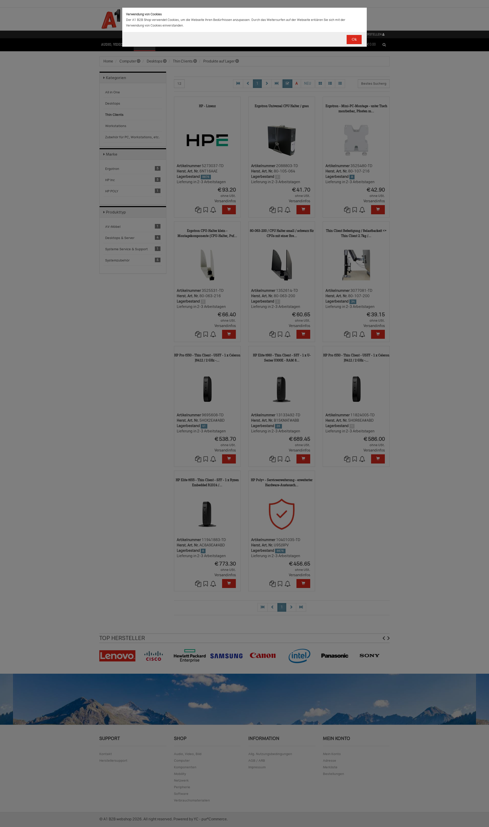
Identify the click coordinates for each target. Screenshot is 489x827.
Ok (354, 39)
